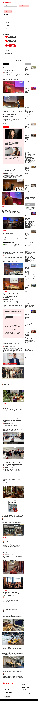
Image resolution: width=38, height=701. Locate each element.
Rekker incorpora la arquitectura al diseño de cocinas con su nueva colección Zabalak (27, 237)
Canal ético (7, 690)
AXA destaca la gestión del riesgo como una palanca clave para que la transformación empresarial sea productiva (13, 69)
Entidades (7, 30)
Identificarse (24, 682)
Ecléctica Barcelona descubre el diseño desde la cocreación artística (12, 382)
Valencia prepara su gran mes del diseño (27, 335)
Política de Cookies (25, 692)
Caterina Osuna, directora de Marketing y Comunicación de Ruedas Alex (12, 158)
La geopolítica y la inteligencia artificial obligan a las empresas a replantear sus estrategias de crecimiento (12, 295)
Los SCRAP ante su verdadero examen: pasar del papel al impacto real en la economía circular (12, 343)
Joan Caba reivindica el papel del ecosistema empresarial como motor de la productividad (12, 170)
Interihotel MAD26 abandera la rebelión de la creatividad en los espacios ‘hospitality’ (11, 594)
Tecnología (8, 25)
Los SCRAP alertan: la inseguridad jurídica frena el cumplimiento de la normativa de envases (12, 464)
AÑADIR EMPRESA (7, 696)
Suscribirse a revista (25, 687)
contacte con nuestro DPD (12, 332)
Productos (8, 22)
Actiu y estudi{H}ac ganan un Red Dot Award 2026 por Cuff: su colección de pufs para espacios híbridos (30, 198)
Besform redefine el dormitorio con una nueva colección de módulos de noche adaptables (27, 190)
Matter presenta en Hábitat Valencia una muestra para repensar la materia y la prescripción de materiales (30, 306)
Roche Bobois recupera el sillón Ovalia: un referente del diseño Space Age (27, 72)
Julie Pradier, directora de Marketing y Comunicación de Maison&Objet (11, 140)
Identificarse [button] (8, 11)
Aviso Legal (24, 689)
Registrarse (24, 684)
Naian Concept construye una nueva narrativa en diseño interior (12, 540)
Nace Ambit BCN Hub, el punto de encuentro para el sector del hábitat (13, 672)
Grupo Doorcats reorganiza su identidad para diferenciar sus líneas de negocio (30, 254)
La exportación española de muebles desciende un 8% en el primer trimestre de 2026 (12, 479)
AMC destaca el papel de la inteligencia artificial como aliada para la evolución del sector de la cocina (27, 140)
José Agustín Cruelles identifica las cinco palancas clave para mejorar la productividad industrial (12, 113)
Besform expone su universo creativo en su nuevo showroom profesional (12, 608)
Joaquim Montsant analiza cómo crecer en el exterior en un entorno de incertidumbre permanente (12, 208)
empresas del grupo (8, 330)
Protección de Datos (25, 690)
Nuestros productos (8, 53)
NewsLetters (24, 685)
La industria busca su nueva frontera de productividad (12, 231)
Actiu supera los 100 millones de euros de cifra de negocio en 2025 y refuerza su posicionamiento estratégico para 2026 (12, 648)
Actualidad (8, 17)
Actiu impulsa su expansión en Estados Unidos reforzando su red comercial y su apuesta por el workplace (27, 290)
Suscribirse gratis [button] (23, 6)
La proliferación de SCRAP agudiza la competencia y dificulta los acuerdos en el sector (12, 420)
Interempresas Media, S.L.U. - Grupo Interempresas (20, 699)
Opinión (7, 19)
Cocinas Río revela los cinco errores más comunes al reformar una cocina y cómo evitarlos (27, 271)
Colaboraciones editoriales (26, 693)
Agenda (7, 28)
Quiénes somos (7, 693)
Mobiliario (6, 14)
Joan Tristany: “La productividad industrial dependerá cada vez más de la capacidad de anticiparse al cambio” (13, 252)
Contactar (7, 56)
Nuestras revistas (8, 50)
